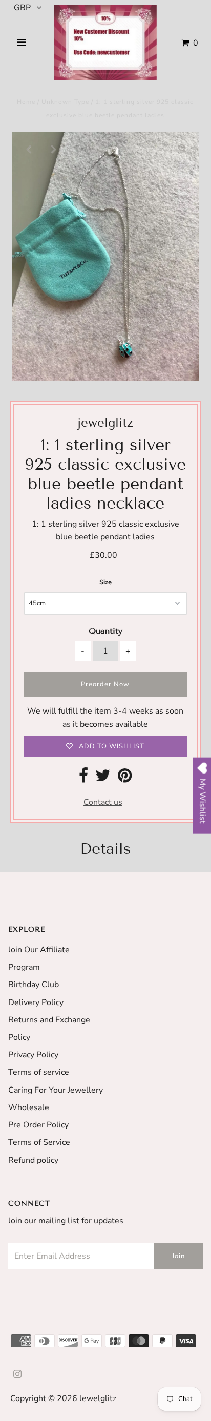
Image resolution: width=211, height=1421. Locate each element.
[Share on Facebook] (83, 778)
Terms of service (38, 1072)
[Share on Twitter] (103, 778)
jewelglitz (97, 1398)
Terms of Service (39, 1142)
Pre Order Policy (38, 1125)
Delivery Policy (36, 1002)
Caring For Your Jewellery (55, 1090)
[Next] (54, 148)
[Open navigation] (21, 43)
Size (105, 582)
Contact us (102, 802)
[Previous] (28, 148)
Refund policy (33, 1160)
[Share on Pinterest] (125, 778)
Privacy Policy (33, 1054)
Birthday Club (33, 984)
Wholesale (28, 1107)
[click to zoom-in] (182, 148)
